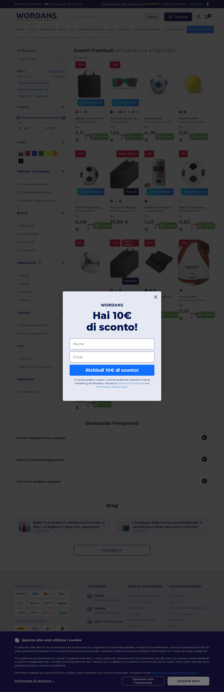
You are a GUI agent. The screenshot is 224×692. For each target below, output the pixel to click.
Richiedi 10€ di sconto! (112, 370)
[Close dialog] (155, 297)
